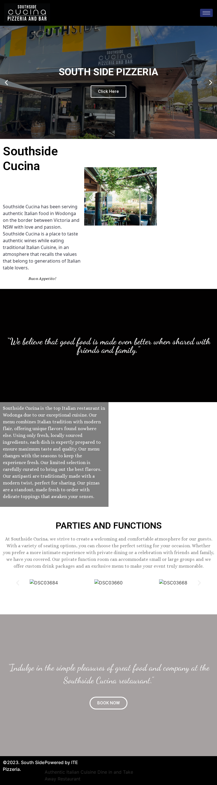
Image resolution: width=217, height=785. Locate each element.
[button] (108, 703)
